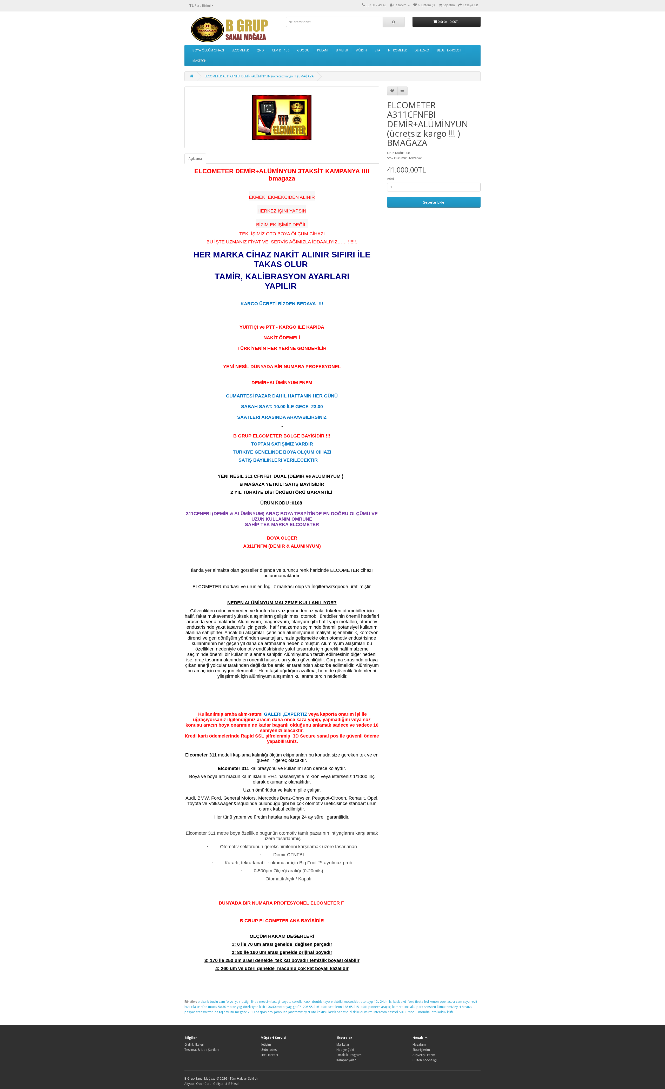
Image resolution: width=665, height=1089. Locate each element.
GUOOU (303, 50)
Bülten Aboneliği (425, 1060)
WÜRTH (361, 50)
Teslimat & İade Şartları (201, 1049)
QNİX (260, 50)
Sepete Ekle (433, 202)
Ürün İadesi (269, 1049)
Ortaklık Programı (349, 1055)
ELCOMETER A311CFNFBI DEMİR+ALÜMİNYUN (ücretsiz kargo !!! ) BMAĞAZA (259, 76)
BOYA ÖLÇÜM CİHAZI (208, 50)
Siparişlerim (421, 1049)
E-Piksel (233, 1083)
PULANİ (322, 50)
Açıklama (195, 158)
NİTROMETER (397, 50)
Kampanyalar (346, 1060)
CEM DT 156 (280, 50)
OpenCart (203, 1083)
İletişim (266, 1044)
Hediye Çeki (345, 1049)
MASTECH (199, 60)
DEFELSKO (422, 50)
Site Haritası (269, 1055)
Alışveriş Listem (424, 1055)
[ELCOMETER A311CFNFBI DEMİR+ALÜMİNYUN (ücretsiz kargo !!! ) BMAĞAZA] (281, 117)
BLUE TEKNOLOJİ (449, 50)
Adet (390, 178)
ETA (377, 50)
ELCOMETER (240, 50)
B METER (342, 50)
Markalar (342, 1044)
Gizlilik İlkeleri (194, 1044)
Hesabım (419, 1044)
